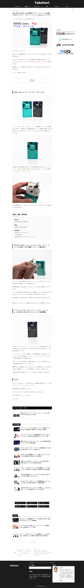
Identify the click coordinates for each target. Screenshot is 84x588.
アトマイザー (56, 6)
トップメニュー (17, 6)
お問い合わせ (52, 562)
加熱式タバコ (27, 6)
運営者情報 (31, 562)
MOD (47, 6)
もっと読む (33, 542)
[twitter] (60, 580)
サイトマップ (46, 562)
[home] (61, 580)
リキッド (66, 6)
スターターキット (37, 6)
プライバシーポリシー (38, 562)
